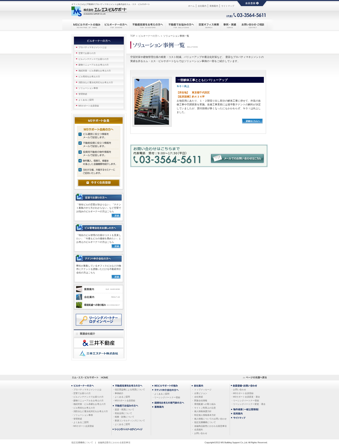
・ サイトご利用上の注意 (203, 408)
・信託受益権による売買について (129, 389)
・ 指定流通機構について (203, 422)
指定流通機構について (82, 442)
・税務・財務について (123, 417)
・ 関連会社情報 (199, 400)
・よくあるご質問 (79, 422)
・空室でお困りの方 (81, 393)
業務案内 (214, 6)
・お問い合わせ (238, 389)
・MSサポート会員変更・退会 (245, 397)
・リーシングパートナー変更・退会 (248, 404)
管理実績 (82, 94)
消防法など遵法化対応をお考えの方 (95, 82)
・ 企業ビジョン (199, 393)
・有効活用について (122, 413)
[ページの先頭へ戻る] (255, 376)
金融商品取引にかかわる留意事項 (114, 442)
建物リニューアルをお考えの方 (93, 65)
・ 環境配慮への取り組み (203, 404)
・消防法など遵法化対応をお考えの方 (89, 411)
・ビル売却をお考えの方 (83, 408)
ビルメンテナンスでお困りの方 (93, 59)
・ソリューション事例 (82, 415)
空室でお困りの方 (87, 53)
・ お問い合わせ (199, 433)
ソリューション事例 (88, 88)
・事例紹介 (118, 393)
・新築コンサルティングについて (129, 420)
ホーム (191, 6)
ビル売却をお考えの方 (89, 76)
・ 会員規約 (197, 429)
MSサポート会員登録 (88, 106)
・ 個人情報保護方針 (201, 411)
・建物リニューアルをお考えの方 (87, 400)
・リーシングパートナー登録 (166, 397)
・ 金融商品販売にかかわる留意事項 (209, 426)
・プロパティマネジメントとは (86, 389)
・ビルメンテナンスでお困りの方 (87, 397)
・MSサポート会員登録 (82, 426)
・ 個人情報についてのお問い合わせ (209, 419)
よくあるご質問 (86, 100)
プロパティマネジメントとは (92, 47)
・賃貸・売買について (123, 409)
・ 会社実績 (197, 397)
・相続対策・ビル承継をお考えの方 (88, 404)
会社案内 (202, 6)
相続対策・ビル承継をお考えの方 (94, 70)
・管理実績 (76, 419)
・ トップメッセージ (201, 389)
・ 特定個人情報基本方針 (203, 415)
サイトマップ (227, 6)
